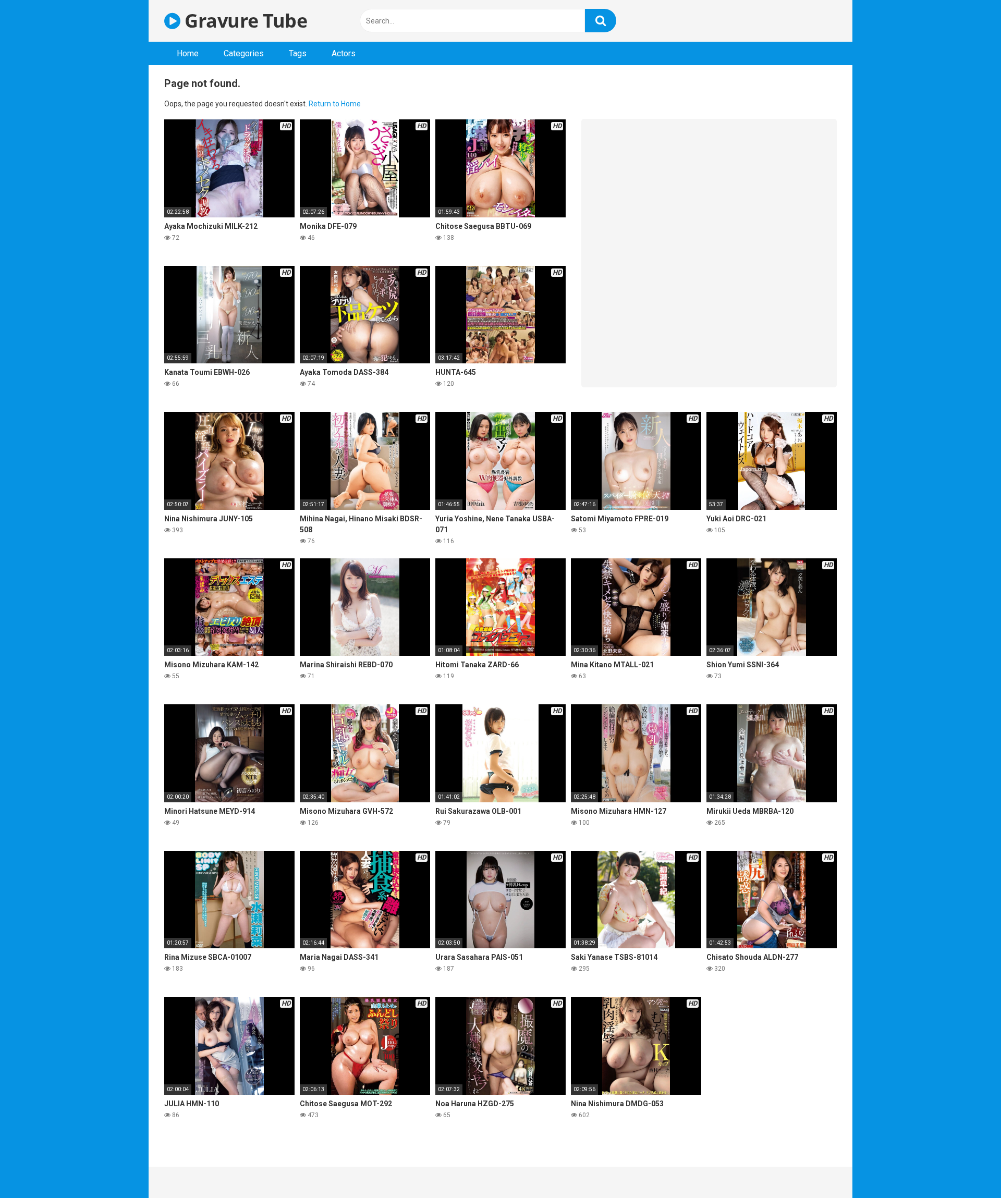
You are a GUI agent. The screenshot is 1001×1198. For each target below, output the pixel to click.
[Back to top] (966, 1166)
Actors (344, 53)
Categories (244, 53)
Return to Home (335, 104)
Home (188, 53)
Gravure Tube (243, 20)
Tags (298, 53)
